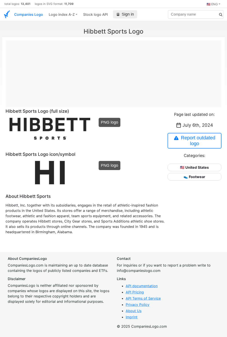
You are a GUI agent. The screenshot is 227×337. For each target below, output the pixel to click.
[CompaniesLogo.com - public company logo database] (7, 14)
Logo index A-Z (62, 14)
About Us (133, 311)
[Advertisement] (113, 71)
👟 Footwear (194, 177)
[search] (219, 15)
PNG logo (109, 122)
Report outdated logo (198, 140)
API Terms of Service (143, 298)
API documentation (142, 286)
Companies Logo (28, 14)
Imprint (131, 317)
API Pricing (135, 292)
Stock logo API (95, 14)
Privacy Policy (137, 304)
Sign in (128, 14)
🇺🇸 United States (194, 167)
